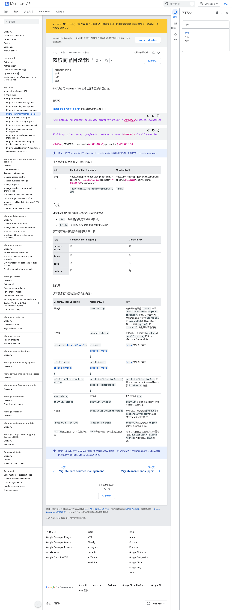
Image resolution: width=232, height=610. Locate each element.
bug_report (217, 13)
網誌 (90, 537)
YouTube (92, 562)
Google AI (156, 585)
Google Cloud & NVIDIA (57, 557)
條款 (48, 603)
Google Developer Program (59, 537)
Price (129, 344)
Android (133, 537)
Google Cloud (136, 562)
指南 (16, 11)
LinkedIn (92, 552)
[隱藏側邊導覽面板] (38, 604)
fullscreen (222, 13)
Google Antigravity (138, 557)
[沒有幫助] (158, 52)
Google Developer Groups (58, 542)
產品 (63, 52)
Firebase (133, 547)
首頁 (6, 11)
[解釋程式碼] (148, 115)
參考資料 (28, 11)
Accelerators (52, 552)
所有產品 (83, 590)
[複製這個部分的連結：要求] (63, 101)
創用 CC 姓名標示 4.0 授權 (97, 509)
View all (133, 572)
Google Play (135, 567)
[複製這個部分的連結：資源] (63, 286)
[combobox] (179, 4)
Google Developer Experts (59, 547)
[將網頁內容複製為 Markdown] (107, 60)
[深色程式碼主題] (153, 115)
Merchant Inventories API (67, 108)
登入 (226, 4)
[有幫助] (153, 52)
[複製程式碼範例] (158, 115)
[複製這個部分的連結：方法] (63, 205)
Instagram (93, 547)
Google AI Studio (137, 552)
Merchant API (21, 4)
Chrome (133, 542)
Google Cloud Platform (133, 585)
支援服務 (60, 11)
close (227, 13)
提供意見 (152, 60)
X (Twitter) (93, 557)
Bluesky (91, 542)
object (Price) (75, 344)
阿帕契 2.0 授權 (132, 509)
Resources (44, 11)
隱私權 (57, 603)
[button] (20, 62)
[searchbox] (21, 21)
